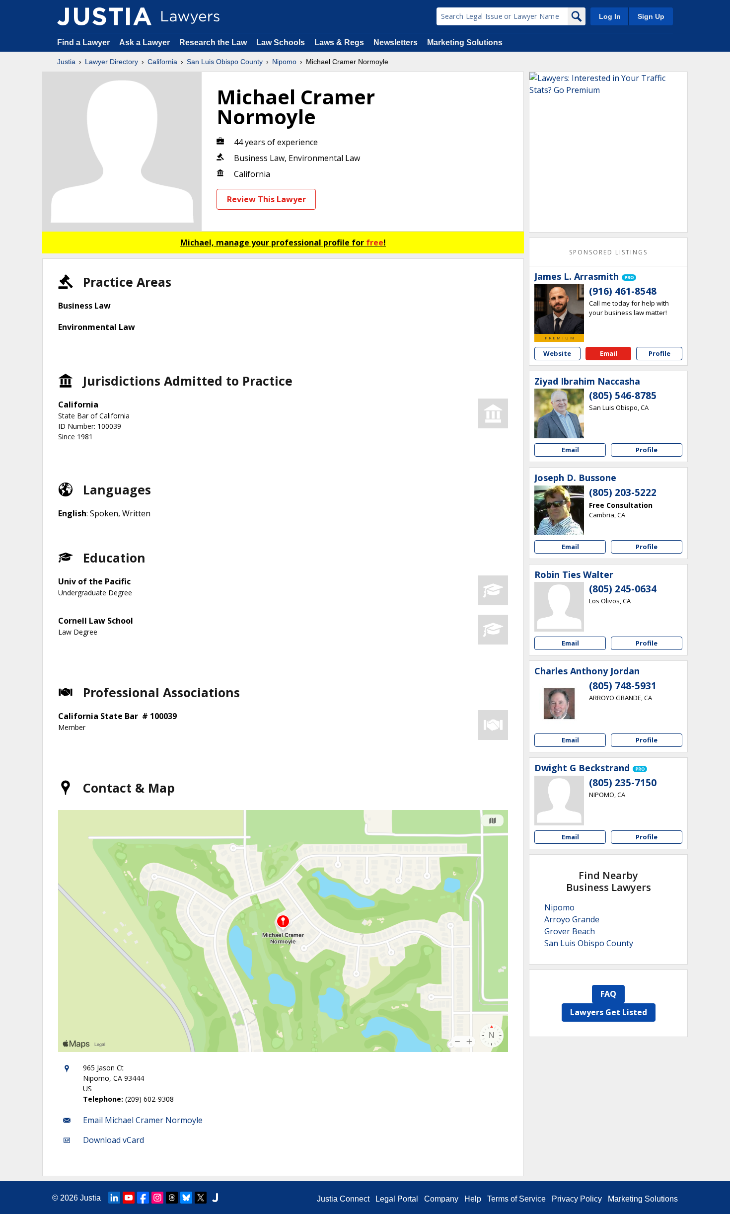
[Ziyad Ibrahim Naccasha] (559, 413)
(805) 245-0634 (623, 588)
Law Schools (280, 42)
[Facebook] (143, 1198)
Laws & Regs (339, 42)
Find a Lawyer (83, 42)
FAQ (608, 993)
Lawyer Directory (111, 62)
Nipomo (284, 62)
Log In (610, 16)
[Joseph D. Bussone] (559, 510)
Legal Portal (396, 1199)
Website (557, 353)
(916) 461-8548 (623, 291)
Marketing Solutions (465, 42)
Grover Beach (569, 931)
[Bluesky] (186, 1198)
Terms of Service (516, 1199)
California (162, 62)
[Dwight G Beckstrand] (559, 800)
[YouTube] (129, 1198)
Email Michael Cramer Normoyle (143, 1120)
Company (441, 1199)
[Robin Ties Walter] (559, 607)
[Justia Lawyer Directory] (104, 16)
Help (472, 1199)
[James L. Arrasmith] (559, 309)
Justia (66, 62)
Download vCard (113, 1139)
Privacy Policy (577, 1199)
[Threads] (172, 1198)
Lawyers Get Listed (608, 1012)
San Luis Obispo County (225, 62)
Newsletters (395, 42)
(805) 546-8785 (623, 395)
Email (608, 353)
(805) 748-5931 (623, 685)
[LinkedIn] (114, 1198)
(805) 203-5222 (623, 492)
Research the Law (213, 42)
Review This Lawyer (266, 199)
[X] (201, 1198)
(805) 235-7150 (623, 782)
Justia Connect (343, 1199)
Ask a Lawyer (145, 42)
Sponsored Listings (608, 252)
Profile (659, 353)
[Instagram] (157, 1198)
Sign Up (651, 16)
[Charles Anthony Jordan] (559, 703)
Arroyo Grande (571, 919)
